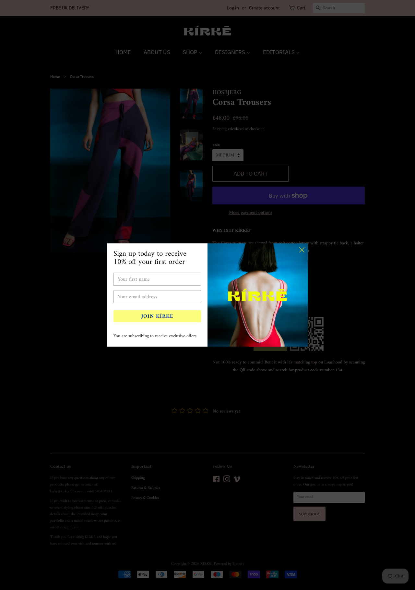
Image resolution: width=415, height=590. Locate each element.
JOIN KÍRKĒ (157, 316)
